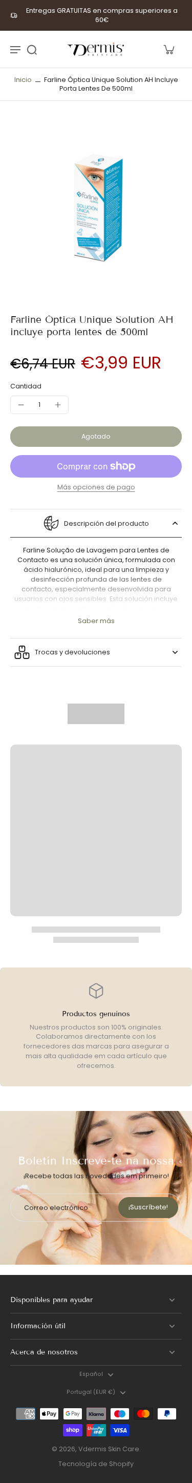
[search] (31, 49)
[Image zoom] (96, 207)
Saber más (96, 620)
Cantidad (25, 386)
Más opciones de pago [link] (96, 487)
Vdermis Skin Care (108, 1449)
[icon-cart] (168, 49)
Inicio (23, 79)
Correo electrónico (56, 1207)
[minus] (21, 405)
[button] (96, 436)
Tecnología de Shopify (96, 1463)
